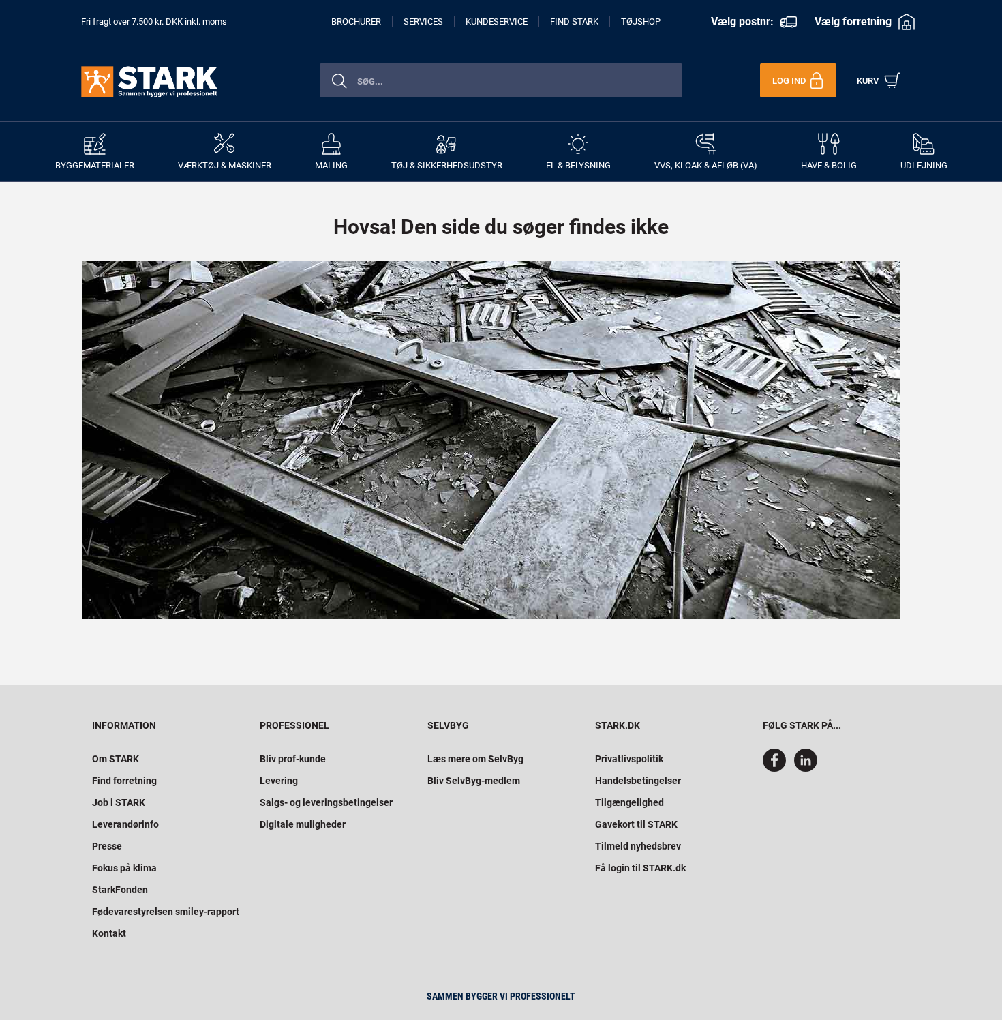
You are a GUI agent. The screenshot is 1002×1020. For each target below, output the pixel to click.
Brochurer (356, 21)
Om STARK (115, 758)
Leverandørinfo (125, 824)
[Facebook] (777, 768)
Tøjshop (641, 21)
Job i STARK (118, 802)
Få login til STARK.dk (640, 867)
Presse (107, 846)
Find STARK (574, 21)
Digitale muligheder (303, 824)
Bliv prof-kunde (293, 758)
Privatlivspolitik (629, 758)
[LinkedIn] (805, 768)
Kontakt (109, 933)
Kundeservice (497, 21)
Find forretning (124, 780)
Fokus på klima (124, 867)
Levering (279, 780)
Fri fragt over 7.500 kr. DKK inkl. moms (154, 21)
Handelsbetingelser (638, 780)
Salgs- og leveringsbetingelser (326, 802)
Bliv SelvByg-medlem (473, 780)
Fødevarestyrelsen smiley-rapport (165, 911)
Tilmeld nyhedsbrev (638, 846)
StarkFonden (120, 889)
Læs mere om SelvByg (475, 758)
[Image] (491, 440)
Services (423, 21)
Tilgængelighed (629, 802)
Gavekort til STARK (636, 824)
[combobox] (501, 80)
